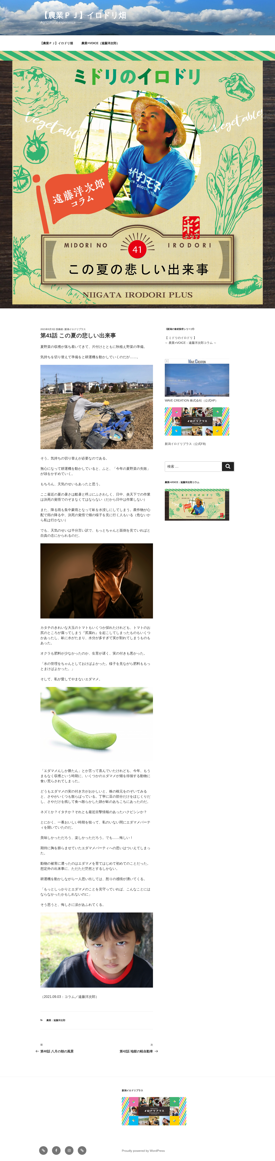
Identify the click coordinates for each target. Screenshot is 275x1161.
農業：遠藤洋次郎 (55, 1020)
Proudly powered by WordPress (143, 1150)
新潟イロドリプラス (75, 329)
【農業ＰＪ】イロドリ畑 (83, 15)
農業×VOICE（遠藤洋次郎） (100, 43)
